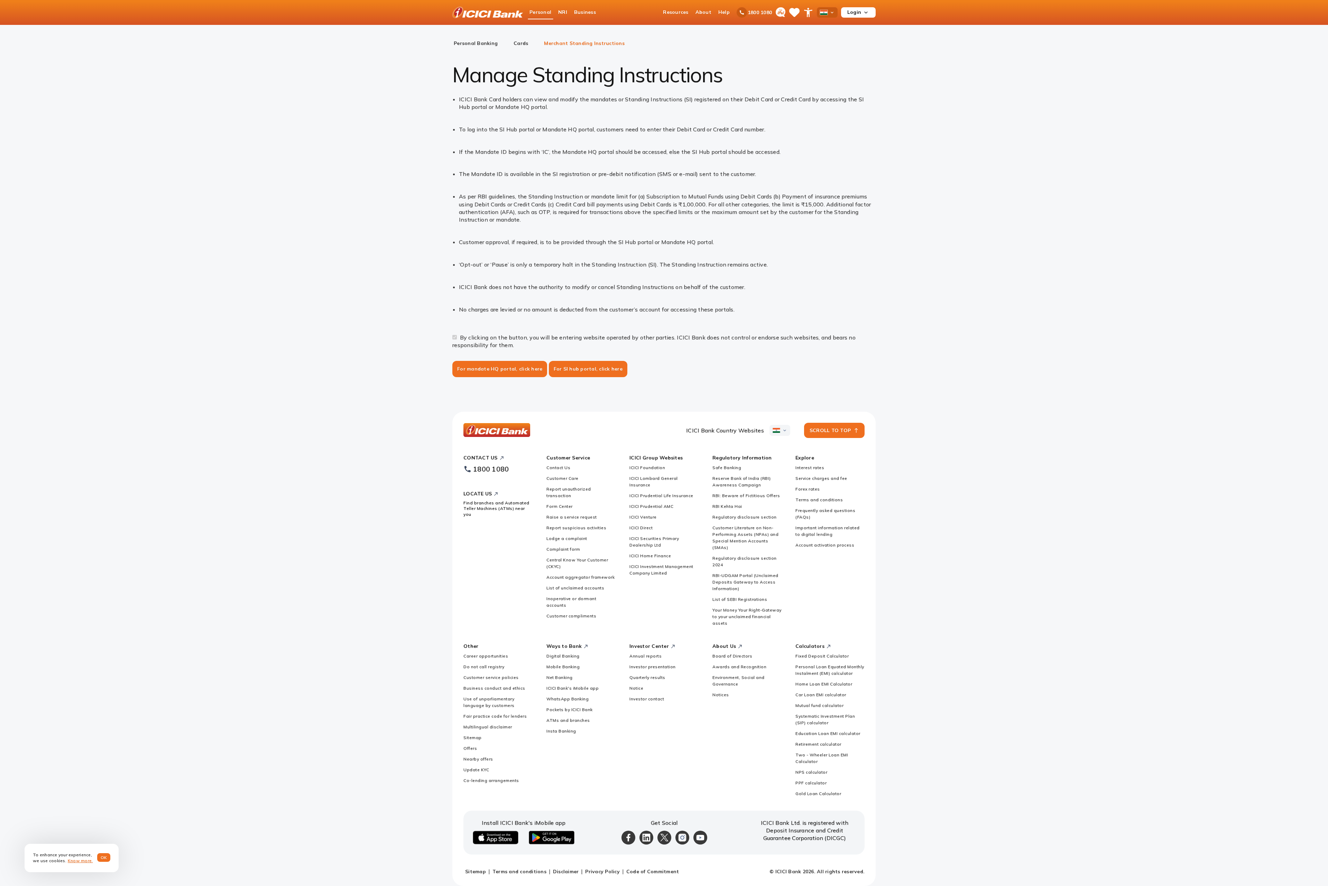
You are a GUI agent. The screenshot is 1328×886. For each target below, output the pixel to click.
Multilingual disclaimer (487, 726)
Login (854, 12)
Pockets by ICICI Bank (569, 709)
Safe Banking (726, 467)
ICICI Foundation (647, 467)
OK (104, 857)
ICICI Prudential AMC (651, 506)
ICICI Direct (641, 527)
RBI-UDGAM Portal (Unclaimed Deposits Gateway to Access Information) (745, 582)
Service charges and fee (821, 478)
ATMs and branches (568, 720)
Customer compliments (571, 615)
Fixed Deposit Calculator (822, 656)
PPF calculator (811, 782)
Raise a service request (571, 517)
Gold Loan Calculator (818, 793)
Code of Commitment (652, 871)
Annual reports (645, 656)
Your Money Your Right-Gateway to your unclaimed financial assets (747, 616)
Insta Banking (561, 731)
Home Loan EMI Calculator (823, 684)
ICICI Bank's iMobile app (572, 688)
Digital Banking (563, 656)
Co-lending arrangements (491, 780)
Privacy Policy (602, 871)
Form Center (559, 506)
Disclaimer (566, 871)
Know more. (80, 860)
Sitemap (472, 737)
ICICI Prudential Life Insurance (661, 495)
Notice (636, 688)
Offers (470, 748)
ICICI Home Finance (650, 555)
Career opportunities (485, 656)
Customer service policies (491, 677)
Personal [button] (540, 12)
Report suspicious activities (576, 527)
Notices (720, 694)
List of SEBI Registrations (739, 599)
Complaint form (563, 549)
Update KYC (476, 769)
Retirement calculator (818, 744)
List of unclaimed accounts (575, 587)
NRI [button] (562, 12)
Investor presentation (652, 666)
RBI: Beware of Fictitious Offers (746, 495)
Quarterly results (647, 677)
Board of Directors (732, 656)
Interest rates (809, 467)
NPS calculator (811, 772)
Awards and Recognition (739, 666)
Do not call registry (483, 666)
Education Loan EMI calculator (827, 733)
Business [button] (585, 12)
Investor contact (646, 698)
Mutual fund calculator (819, 705)
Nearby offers (478, 759)
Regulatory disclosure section (744, 517)
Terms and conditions (819, 499)
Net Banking (559, 677)
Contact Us (558, 467)
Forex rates (807, 489)
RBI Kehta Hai (727, 506)
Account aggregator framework (580, 577)
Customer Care (562, 478)
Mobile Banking (563, 666)
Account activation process (824, 545)
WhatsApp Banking (567, 698)
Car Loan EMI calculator (820, 694)
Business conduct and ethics (494, 688)
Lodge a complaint (566, 538)
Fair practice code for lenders (495, 716)
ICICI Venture (643, 517)
